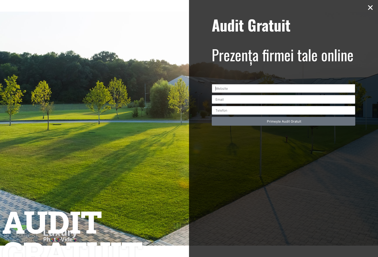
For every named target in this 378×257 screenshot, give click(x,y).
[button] (370, 7)
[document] (189, 128)
